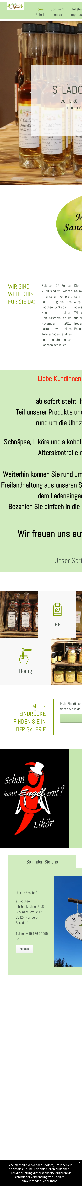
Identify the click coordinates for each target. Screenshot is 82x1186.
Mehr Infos (49, 1181)
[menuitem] (39, 9)
